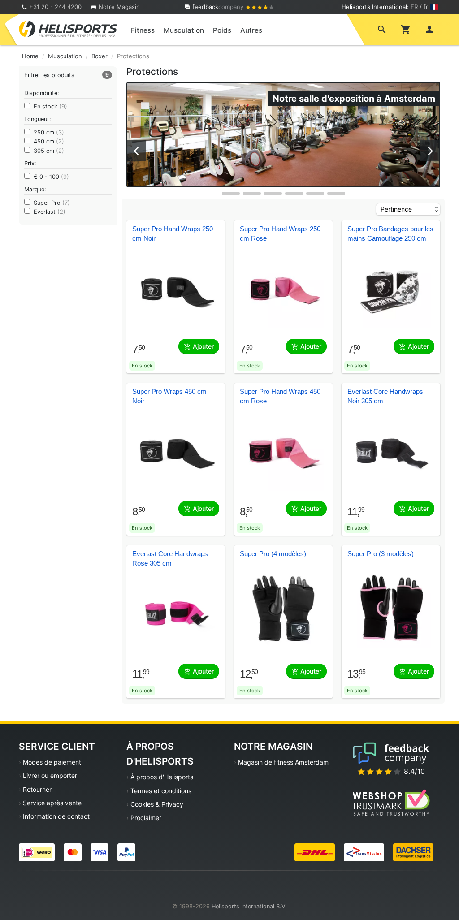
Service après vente (52, 803)
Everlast (49, 211)
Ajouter (202, 346)
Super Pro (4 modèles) (273, 553)
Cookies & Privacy (156, 804)
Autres (251, 30)
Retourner (37, 789)
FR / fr (419, 6)
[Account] (429, 29)
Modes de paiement (52, 762)
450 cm (49, 141)
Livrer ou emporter (50, 775)
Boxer (99, 56)
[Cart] (405, 29)
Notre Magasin (118, 6)
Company (218, 6)
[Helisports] (68, 28)
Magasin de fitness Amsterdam (283, 762)
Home (30, 56)
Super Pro (52, 202)
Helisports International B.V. (249, 906)
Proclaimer (145, 817)
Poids (222, 30)
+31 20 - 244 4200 (55, 6)
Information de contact (56, 816)
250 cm (49, 132)
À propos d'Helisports (161, 777)
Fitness (143, 30)
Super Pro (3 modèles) (380, 553)
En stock (50, 106)
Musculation (184, 30)
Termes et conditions (160, 791)
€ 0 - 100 (51, 176)
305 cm (49, 150)
